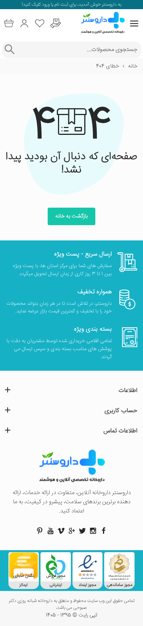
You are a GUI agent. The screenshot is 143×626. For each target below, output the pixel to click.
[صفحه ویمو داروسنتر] (61, 530)
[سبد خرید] (8, 23)
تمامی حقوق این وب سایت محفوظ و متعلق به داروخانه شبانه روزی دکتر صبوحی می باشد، (72, 605)
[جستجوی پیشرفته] (9, 50)
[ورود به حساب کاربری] (24, 23)
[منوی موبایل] (134, 23)
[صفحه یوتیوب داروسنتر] (50, 530)
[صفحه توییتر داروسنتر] (82, 530)
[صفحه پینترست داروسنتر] (39, 530)
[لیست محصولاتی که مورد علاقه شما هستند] (40, 23)
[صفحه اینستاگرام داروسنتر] (93, 530)
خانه (132, 66)
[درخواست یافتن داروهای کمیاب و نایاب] (55, 23)
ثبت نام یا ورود (54, 4)
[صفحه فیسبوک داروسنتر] (103, 530)
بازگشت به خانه (71, 216)
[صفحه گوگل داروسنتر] (71, 530)
